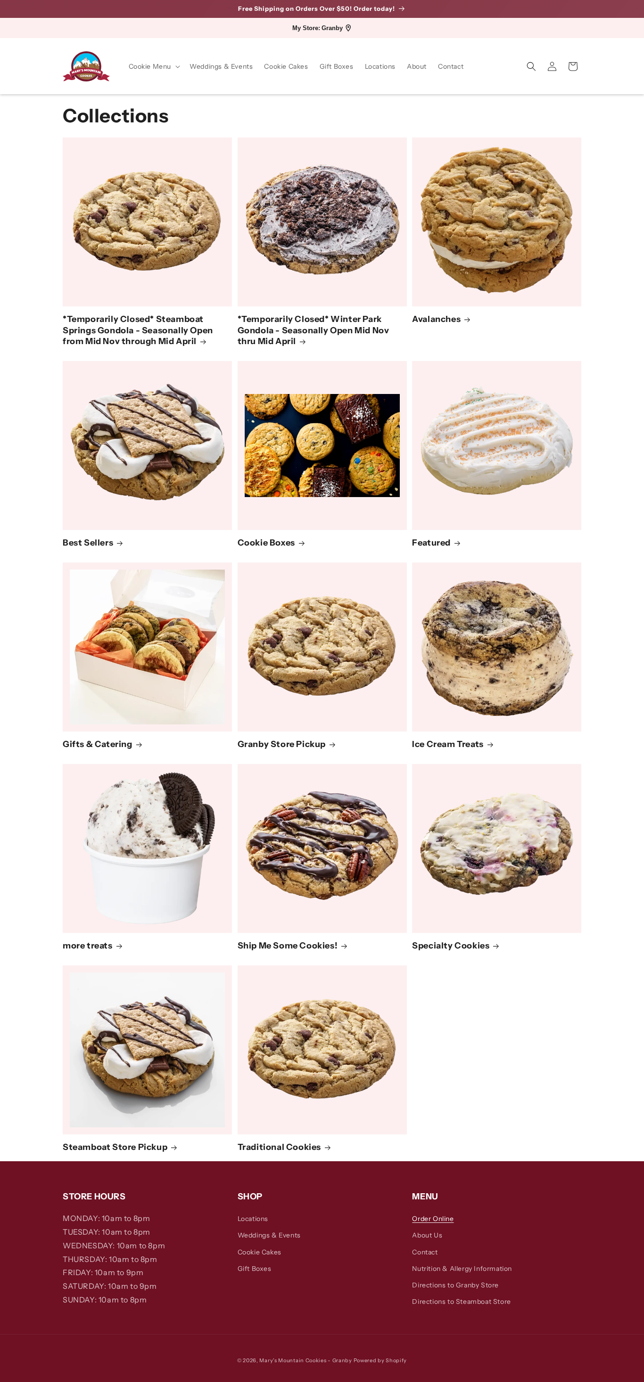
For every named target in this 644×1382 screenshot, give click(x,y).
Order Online (433, 1218)
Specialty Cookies (450, 946)
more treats (88, 946)
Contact (425, 1252)
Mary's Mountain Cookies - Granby (305, 1360)
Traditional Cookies (279, 1147)
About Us (427, 1235)
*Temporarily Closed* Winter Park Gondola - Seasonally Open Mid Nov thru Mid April (313, 330)
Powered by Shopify (380, 1360)
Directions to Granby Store (455, 1285)
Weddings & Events (269, 1235)
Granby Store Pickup (282, 744)
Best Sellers (88, 543)
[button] (153, 66)
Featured (431, 543)
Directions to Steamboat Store (461, 1301)
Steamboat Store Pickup (115, 1147)
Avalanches (436, 319)
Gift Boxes (255, 1268)
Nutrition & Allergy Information (462, 1268)
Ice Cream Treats (448, 744)
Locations (253, 1218)
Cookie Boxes (266, 543)
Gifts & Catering (97, 744)
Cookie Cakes (259, 1252)
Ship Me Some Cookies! (288, 946)
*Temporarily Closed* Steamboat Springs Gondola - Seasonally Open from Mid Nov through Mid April (138, 330)
